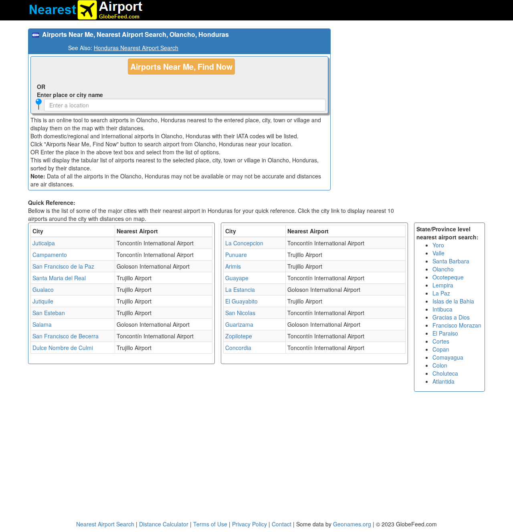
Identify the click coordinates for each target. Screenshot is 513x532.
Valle (438, 253)
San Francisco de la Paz (63, 266)
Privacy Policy (250, 524)
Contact (281, 524)
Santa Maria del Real (59, 278)
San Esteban (48, 313)
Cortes (440, 341)
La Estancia (240, 289)
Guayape (236, 278)
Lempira (442, 285)
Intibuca (442, 309)
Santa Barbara (450, 261)
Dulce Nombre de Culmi (62, 348)
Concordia (238, 348)
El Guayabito (241, 301)
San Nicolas (240, 313)
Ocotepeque (448, 277)
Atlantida (443, 381)
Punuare (236, 255)
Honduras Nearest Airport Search (136, 48)
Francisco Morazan (456, 325)
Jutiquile (42, 301)
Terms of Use (211, 524)
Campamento (49, 255)
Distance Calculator (163, 524)
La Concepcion (244, 243)
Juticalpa (43, 243)
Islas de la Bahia (453, 301)
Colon (439, 365)
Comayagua (447, 357)
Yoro (438, 245)
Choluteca (445, 373)
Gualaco (43, 289)
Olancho (443, 269)
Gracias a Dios (451, 317)
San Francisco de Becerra (65, 336)
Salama (42, 324)
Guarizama (239, 324)
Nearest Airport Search (105, 524)
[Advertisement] (411, 84)
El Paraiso (445, 333)
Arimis (233, 266)
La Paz (441, 293)
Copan (440, 349)
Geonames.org (352, 524)
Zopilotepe (238, 336)
